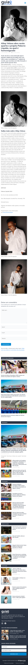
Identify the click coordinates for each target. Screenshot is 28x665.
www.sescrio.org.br (8, 212)
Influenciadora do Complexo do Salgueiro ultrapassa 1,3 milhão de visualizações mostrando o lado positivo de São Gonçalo (19, 463)
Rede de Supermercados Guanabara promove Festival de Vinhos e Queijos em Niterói (19, 514)
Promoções (5, 481)
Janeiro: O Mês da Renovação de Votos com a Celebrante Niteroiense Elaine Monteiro (19, 570)
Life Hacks (4, 565)
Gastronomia (5, 524)
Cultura (14, 52)
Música (18, 52)
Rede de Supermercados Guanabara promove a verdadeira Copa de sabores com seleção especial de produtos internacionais (19, 505)
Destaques (4, 422)
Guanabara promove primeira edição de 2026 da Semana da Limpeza (12, 416)
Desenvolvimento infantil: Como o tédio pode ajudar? (18, 597)
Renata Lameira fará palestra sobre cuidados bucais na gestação (19, 588)
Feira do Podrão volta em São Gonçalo (18, 536)
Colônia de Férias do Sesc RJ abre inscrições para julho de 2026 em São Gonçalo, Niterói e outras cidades (19, 472)
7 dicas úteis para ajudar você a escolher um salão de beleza (17, 631)
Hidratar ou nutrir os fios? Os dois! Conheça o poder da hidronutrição (18, 636)
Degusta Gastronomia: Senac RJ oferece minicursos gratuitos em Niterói (19, 546)
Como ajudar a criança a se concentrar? (18, 578)
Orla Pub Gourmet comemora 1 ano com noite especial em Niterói (19, 528)
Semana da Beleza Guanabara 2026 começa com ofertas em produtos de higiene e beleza (12, 376)
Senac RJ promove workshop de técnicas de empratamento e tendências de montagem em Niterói (19, 556)
